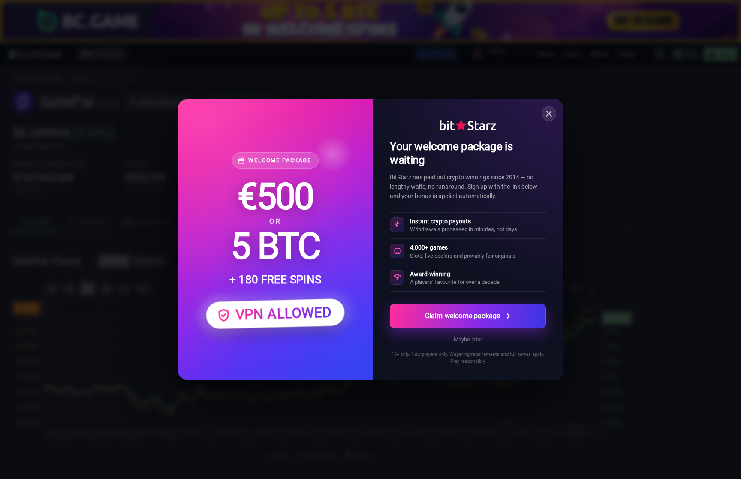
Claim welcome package (462, 316)
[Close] (549, 113)
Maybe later (468, 339)
